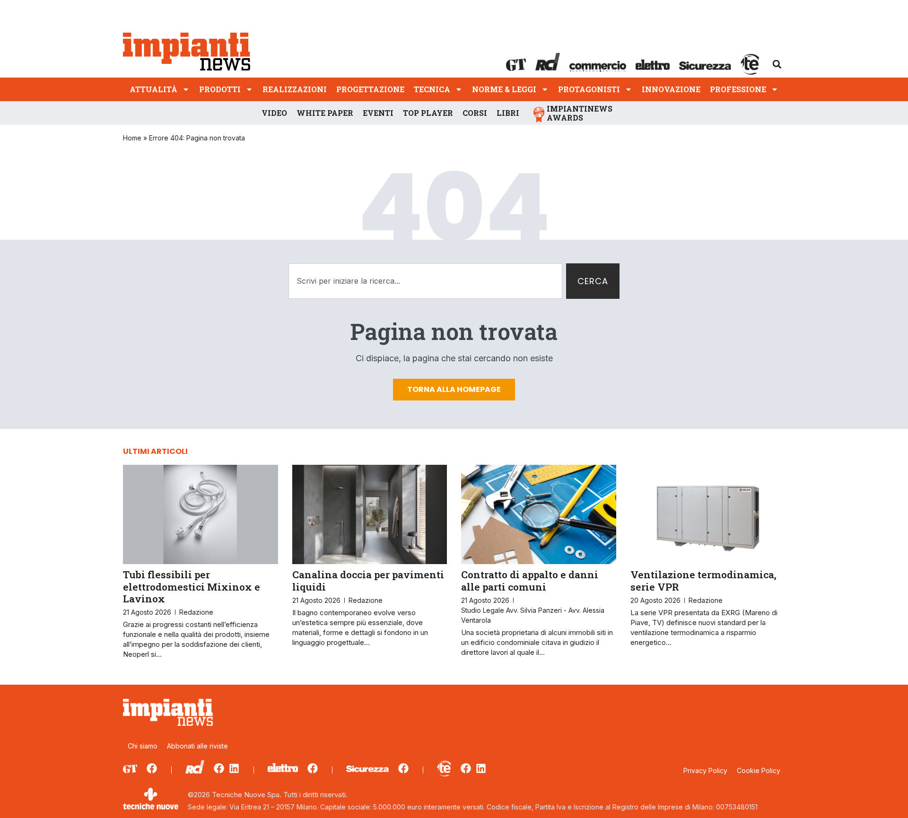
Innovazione (671, 89)
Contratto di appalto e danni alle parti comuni (529, 580)
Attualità (153, 89)
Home (132, 138)
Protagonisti (589, 89)
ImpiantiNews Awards (579, 113)
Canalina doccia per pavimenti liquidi (368, 580)
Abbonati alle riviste (197, 746)
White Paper (325, 113)
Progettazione (370, 89)
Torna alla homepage (454, 389)
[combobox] (425, 281)
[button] (777, 64)
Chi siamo (142, 746)
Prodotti (220, 89)
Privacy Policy (705, 770)
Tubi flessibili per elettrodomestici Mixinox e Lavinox (191, 586)
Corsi (475, 113)
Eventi (378, 113)
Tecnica (432, 89)
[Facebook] (152, 768)
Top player (428, 113)
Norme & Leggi (504, 89)
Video (274, 113)
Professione (738, 89)
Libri (508, 113)
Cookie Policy (758, 770)
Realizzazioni (294, 89)
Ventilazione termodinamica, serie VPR (703, 580)
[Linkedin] (234, 768)
